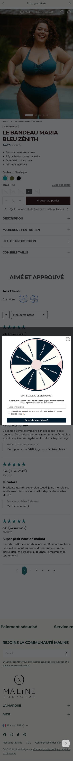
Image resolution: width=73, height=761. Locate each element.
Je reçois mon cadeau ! (36, 420)
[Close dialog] (68, 339)
